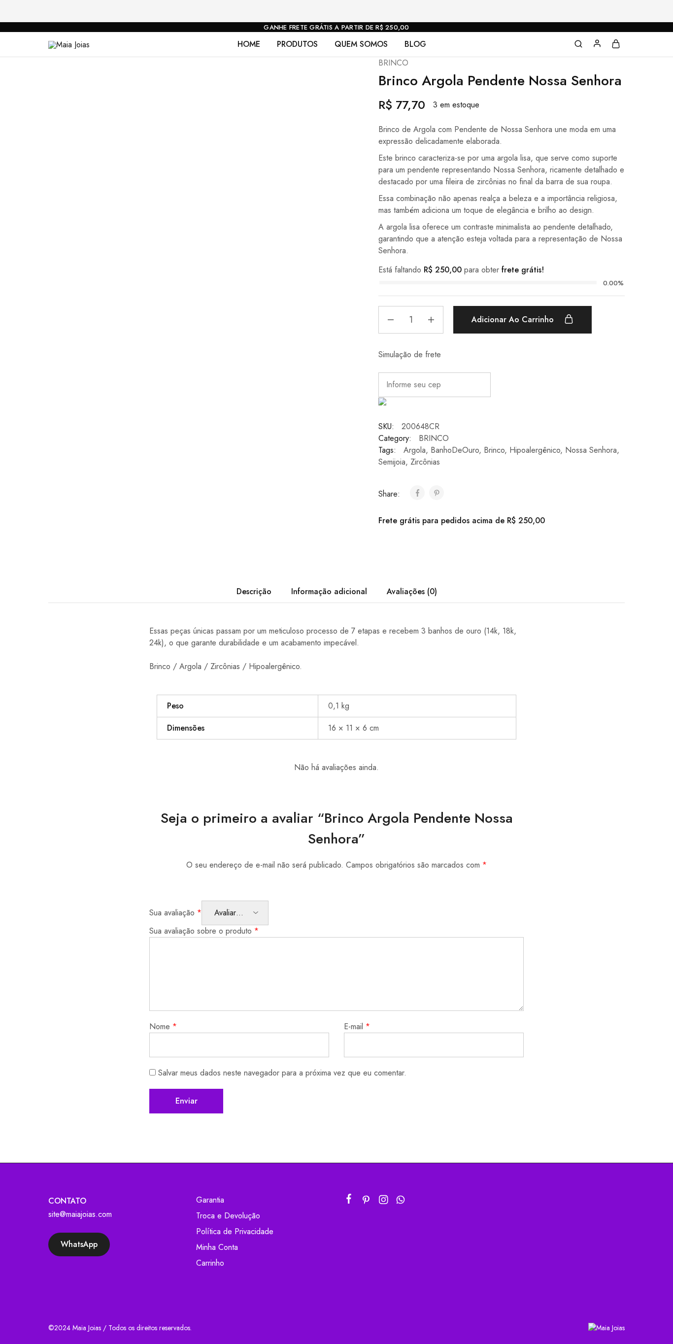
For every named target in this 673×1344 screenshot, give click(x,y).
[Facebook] (349, 1200)
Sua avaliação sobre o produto (204, 931)
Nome (163, 1026)
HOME (248, 44)
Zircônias (425, 462)
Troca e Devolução (228, 1215)
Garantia (210, 1200)
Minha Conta (217, 1247)
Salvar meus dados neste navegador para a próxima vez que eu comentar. (282, 1072)
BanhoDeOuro (455, 450)
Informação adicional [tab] (329, 591)
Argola (415, 450)
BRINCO (393, 62)
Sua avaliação (175, 912)
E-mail (357, 1026)
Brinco (494, 450)
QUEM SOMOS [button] (361, 44)
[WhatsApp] (400, 1201)
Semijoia (391, 462)
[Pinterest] (366, 1201)
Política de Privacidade (234, 1231)
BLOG (415, 44)
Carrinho (210, 1263)
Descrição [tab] (253, 591)
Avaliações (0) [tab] (412, 591)
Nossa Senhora (591, 450)
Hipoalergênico (534, 450)
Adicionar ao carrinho (513, 319)
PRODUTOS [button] (297, 44)
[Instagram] (383, 1201)
